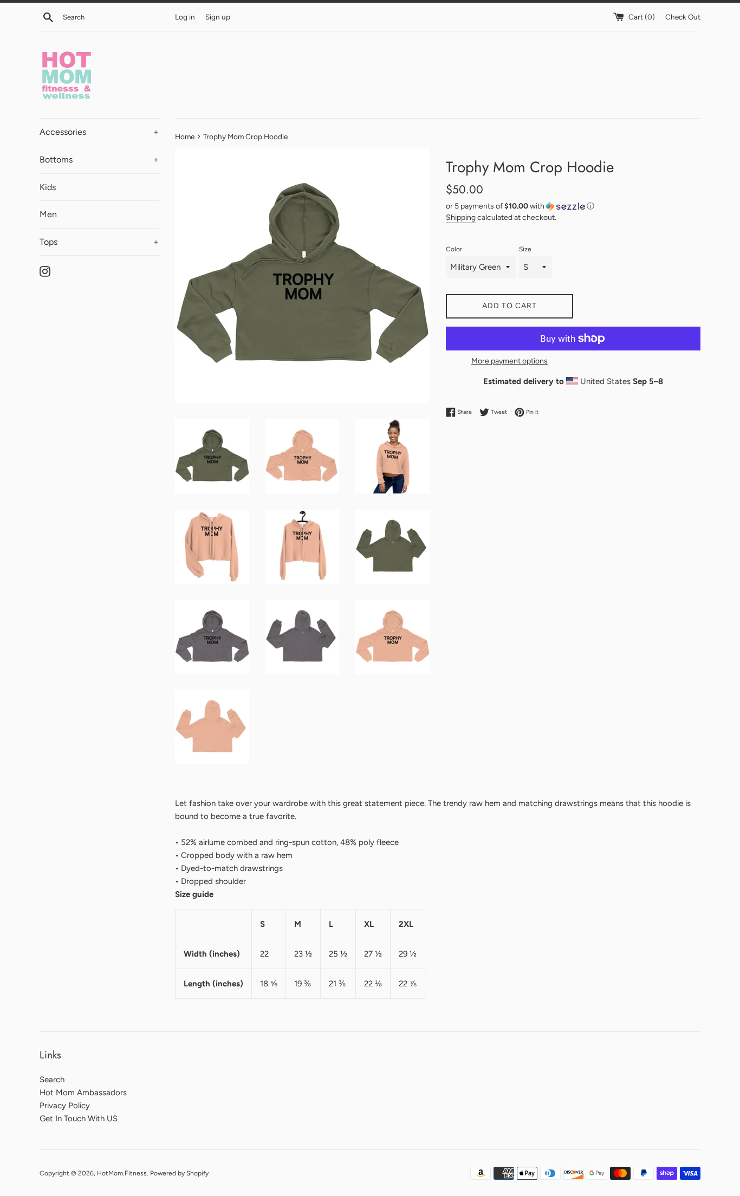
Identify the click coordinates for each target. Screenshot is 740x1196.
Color (454, 249)
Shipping (461, 217)
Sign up (217, 16)
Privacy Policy (65, 1105)
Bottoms (99, 159)
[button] (573, 206)
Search (52, 1079)
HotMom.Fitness (122, 1173)
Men (48, 214)
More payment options (509, 360)
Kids (48, 187)
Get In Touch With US (79, 1118)
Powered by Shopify (179, 1173)
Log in (185, 16)
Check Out (682, 16)
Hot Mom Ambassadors (83, 1092)
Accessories (99, 132)
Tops (99, 242)
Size (525, 249)
